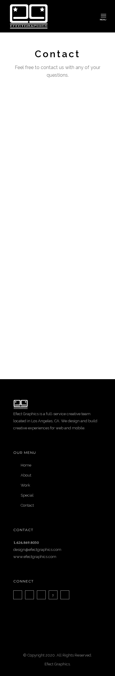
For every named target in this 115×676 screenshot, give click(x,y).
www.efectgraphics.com (34, 556)
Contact (27, 505)
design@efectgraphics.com (37, 549)
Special (27, 495)
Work (25, 485)
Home (26, 465)
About (26, 475)
